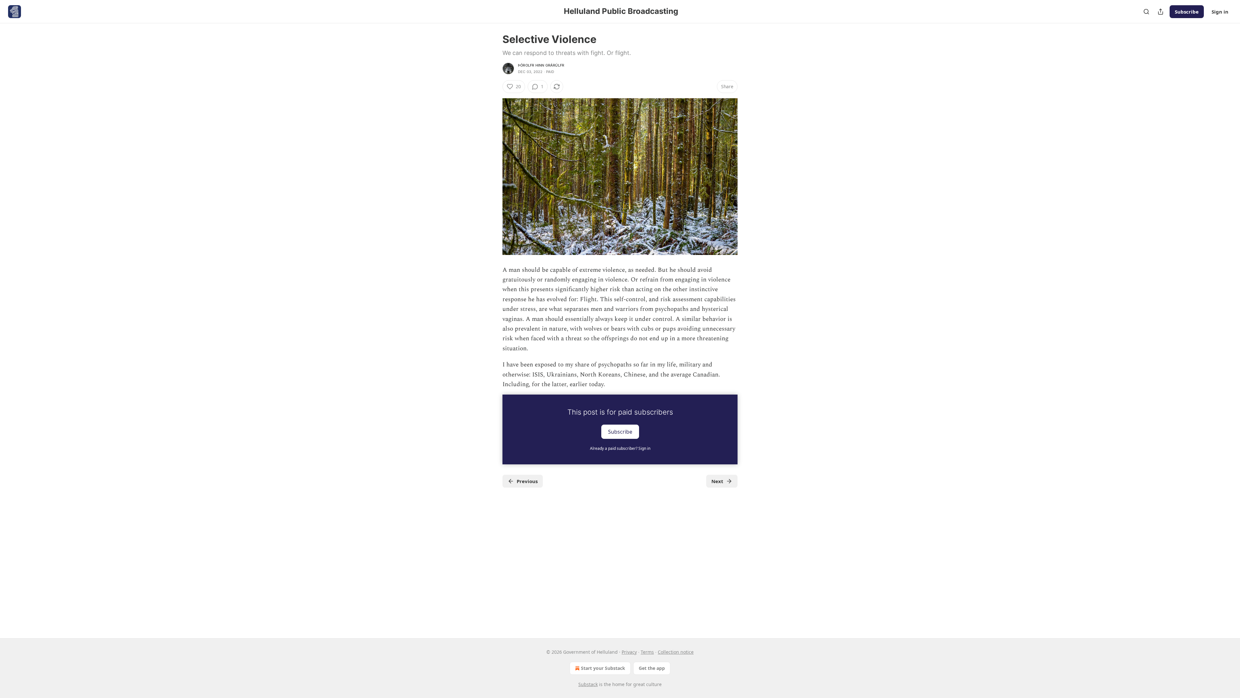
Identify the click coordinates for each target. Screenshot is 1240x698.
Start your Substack (603, 668)
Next (717, 481)
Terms (647, 652)
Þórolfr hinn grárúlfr (541, 65)
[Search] (1146, 11)
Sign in (1220, 11)
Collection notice (676, 652)
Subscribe (1187, 11)
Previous (527, 481)
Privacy (629, 652)
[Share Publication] (1160, 11)
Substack (588, 684)
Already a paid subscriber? (620, 448)
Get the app (652, 668)
